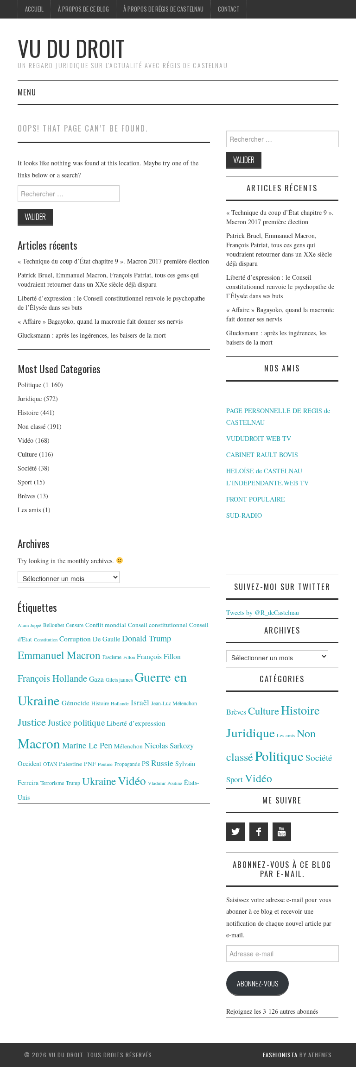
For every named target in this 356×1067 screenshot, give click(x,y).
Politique (29, 384)
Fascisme (111, 656)
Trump (73, 782)
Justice (32, 721)
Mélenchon (128, 746)
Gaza (96, 679)
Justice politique (76, 722)
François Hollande (52, 678)
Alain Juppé (29, 625)
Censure (74, 624)
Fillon (129, 657)
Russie (162, 762)
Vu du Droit (71, 47)
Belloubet (53, 624)
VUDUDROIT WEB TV (258, 438)
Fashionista (280, 1054)
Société (27, 468)
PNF (90, 763)
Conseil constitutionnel (157, 625)
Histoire (28, 412)
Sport (25, 481)
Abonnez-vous (257, 983)
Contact (229, 9)
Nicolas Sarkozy (169, 746)
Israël (140, 702)
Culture (27, 454)
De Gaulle (106, 638)
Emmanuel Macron (59, 655)
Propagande (127, 763)
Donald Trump (146, 638)
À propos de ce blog (83, 9)
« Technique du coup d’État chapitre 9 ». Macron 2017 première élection (113, 261)
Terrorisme (52, 782)
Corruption (75, 638)
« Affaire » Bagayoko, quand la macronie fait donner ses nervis (100, 321)
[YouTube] (282, 831)
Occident (29, 763)
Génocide (75, 702)
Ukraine (99, 781)
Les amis (29, 509)
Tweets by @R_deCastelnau (262, 612)
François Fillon (159, 656)
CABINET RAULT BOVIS (262, 454)
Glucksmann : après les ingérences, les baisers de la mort (92, 335)
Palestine (70, 763)
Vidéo (25, 440)
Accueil (34, 9)
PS (145, 763)
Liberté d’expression (136, 723)
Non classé (31, 426)
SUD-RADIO (244, 515)
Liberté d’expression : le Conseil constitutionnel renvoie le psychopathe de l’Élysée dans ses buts (280, 286)
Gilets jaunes (119, 679)
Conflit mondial (105, 625)
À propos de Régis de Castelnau (163, 9)
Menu (27, 92)
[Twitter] (235, 831)
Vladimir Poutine (165, 783)
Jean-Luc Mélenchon (174, 703)
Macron (39, 743)
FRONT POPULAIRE (255, 499)
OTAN (50, 763)
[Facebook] (258, 831)
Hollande (120, 703)
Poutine (105, 764)
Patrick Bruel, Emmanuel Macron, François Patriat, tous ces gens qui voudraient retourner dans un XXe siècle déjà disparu (108, 279)
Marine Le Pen (87, 745)
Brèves (26, 495)
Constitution (45, 639)
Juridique (30, 398)
